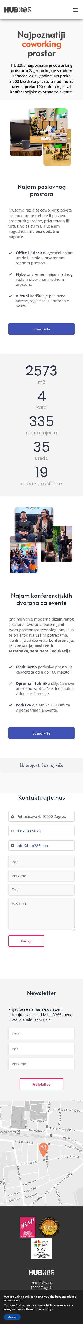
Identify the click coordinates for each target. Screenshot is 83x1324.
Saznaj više (41, 329)
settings (47, 1309)
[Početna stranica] (17, 10)
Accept (12, 1317)
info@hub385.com (33, 845)
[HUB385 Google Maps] (41, 1153)
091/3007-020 (29, 831)
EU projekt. (41, 765)
